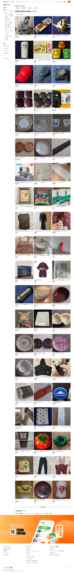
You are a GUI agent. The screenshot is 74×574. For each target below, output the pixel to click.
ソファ (33, 513)
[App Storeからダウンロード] (20, 530)
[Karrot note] (4, 567)
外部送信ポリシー (53, 552)
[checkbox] (19, 14)
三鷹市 (13, 1)
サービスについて (6, 552)
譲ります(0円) (6, 45)
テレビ (29, 513)
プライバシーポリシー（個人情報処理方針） (57, 550)
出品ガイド (28, 552)
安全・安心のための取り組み (54, 554)
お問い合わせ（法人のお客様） (32, 562)
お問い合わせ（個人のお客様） (32, 560)
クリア (13, 4)
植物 (47, 513)
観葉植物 (20, 513)
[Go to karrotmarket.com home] (6, 2)
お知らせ (65, 1)
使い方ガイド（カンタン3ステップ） (33, 550)
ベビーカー (41, 513)
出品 (69, 1)
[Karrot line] (11, 567)
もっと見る (43, 507)
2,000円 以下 (6, 53)
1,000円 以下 (6, 50)
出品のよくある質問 (30, 556)
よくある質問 (29, 558)
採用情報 (5, 550)
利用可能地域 (5, 554)
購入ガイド (28, 554)
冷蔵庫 (36, 513)
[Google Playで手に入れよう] (21, 533)
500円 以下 (6, 48)
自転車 (16, 513)
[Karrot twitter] (9, 567)
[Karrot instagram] (6, 567)
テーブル (25, 513)
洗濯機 (50, 513)
